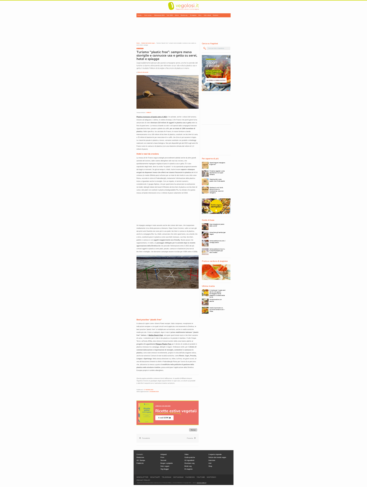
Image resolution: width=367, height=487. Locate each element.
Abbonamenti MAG (159, 15)
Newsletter (142, 477)
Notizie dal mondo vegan (148, 43)
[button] (164, 417)
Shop (210, 466)
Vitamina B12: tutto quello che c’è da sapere (217, 180)
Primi (162, 457)
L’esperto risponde (215, 454)
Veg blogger (164, 469)
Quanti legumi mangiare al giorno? (217, 163)
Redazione (140, 457)
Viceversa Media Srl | (201, 482)
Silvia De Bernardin (143, 72)
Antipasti (163, 454)
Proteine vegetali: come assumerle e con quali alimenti (217, 172)
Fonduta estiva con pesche (215, 300)
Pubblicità (139, 463)
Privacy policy (143, 480)
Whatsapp (155, 477)
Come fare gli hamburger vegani (217, 233)
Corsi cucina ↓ (148, 15)
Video (186, 454)
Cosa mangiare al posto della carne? (216, 225)
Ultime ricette (208, 286)
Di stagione (193, 15)
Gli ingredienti (189, 460)
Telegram (166, 477)
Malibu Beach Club (156, 335)
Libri (210, 463)
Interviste (211, 460)
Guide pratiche (189, 457)
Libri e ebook (207, 15)
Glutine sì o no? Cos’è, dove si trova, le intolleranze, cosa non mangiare (216, 190)
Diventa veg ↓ (184, 15)
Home (138, 43)
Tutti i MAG (170, 15)
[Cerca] (205, 48)
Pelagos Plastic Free (163, 344)
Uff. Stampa (140, 460)
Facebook (190, 477)
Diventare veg (189, 463)
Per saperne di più (210, 158)
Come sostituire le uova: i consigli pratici (217, 241)
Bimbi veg (188, 466)
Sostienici (215, 15)
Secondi (163, 460)
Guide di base (208, 220)
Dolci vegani (164, 466)
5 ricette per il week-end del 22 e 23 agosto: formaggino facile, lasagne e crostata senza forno (217, 293)
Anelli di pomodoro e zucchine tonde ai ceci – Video (217, 309)
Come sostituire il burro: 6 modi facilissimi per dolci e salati (217, 250)
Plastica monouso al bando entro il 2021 (151, 117)
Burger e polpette (166, 463)
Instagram (178, 477)
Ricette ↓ (139, 15)
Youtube (201, 477)
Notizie (177, 15)
